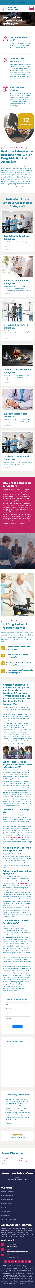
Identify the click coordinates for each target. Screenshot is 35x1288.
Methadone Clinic (7, 1200)
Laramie (21, 1159)
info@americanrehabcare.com (17, 1252)
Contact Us (5, 1207)
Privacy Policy (5, 1215)
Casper (6, 1159)
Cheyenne (7, 1161)
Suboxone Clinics (6, 1203)
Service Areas (5, 1211)
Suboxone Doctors (7, 1196)
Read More (7, 249)
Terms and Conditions (8, 1219)
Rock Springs (23, 1161)
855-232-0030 (17, 2)
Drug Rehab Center (7, 1192)
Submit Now (17, 1027)
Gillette (6, 1163)
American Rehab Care (17, 1173)
